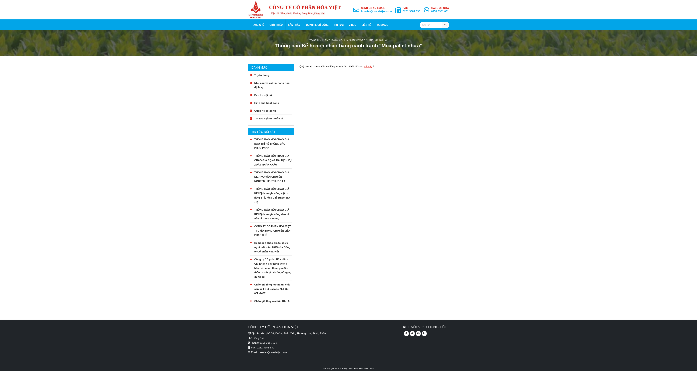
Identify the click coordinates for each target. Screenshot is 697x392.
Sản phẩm (294, 25)
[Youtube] (418, 333)
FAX (405, 8)
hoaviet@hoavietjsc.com (376, 11)
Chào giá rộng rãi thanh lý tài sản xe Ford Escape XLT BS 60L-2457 (272, 289)
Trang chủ (257, 25)
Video (352, 25)
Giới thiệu (276, 25)
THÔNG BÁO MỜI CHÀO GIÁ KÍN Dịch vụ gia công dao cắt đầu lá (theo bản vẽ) (272, 214)
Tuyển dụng (261, 75)
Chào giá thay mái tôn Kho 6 (272, 301)
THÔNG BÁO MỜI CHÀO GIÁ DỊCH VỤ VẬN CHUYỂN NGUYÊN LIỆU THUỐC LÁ (271, 177)
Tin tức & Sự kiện (334, 40)
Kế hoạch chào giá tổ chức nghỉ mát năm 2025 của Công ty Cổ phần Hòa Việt (272, 247)
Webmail (382, 25)
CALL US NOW (440, 8)
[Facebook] (406, 333)
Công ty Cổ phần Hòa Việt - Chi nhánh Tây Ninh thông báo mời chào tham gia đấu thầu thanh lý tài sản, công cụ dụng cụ (273, 268)
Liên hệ (366, 25)
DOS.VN (370, 368)
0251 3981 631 (440, 11)
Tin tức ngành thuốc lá (268, 118)
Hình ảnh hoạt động (266, 102)
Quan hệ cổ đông (317, 25)
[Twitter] (412, 333)
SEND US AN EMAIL (373, 8)
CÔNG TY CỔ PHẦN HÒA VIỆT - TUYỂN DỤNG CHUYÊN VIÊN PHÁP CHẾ (272, 230)
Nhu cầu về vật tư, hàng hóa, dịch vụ (367, 40)
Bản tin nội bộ (263, 95)
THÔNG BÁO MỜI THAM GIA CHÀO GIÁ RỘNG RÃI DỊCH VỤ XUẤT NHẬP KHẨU (273, 160)
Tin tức (339, 25)
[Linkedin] (424, 333)
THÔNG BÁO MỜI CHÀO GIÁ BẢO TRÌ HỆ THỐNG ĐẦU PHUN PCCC (271, 144)
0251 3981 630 (411, 11)
